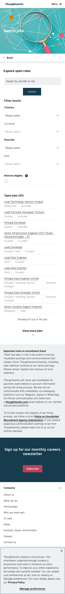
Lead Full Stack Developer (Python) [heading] (24, 212)
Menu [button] (55, 4)
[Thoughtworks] (14, 4)
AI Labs (8, 518)
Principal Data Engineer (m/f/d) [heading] (21, 278)
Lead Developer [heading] (13, 247)
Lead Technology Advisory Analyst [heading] (23, 201)
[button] (26, 175)
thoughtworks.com (17, 401)
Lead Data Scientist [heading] (15, 268)
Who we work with (14, 512)
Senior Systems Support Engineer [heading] (23, 306)
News (7, 524)
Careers (8, 536)
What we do (10, 500)
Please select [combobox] (12, 115)
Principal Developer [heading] (15, 222)
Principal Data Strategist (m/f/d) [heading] (22, 292)
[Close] (61, 550)
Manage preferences (33, 588)
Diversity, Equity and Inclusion (20, 530)
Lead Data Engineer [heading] (15, 257)
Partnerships (11, 506)
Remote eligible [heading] (13, 175)
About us (9, 494)
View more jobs (32, 330)
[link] (32, 468)
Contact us (10, 542)
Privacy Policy (16, 582)
